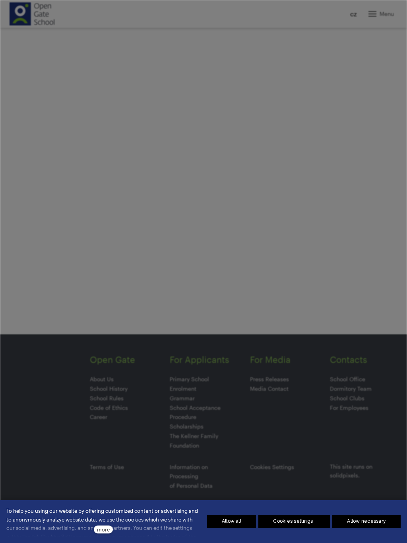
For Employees (349, 407)
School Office (347, 379)
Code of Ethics (109, 407)
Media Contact (269, 388)
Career (98, 416)
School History (109, 388)
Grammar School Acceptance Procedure (195, 408)
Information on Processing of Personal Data (191, 476)
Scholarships (187, 426)
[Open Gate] (32, 13)
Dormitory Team (351, 388)
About (97, 379)
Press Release (268, 379)
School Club (346, 398)
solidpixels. (345, 475)
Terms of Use (107, 466)
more (103, 529)
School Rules (107, 398)
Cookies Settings (272, 466)
